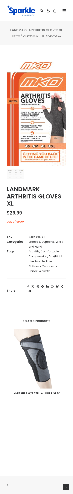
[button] (64, 10)
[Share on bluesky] (57, 286)
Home (16, 36)
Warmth (44, 271)
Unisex (33, 271)
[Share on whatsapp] (52, 286)
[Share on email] (29, 291)
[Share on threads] (37, 286)
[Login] (46, 10)
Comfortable (50, 251)
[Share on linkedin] (47, 286)
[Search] (40, 10)
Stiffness (35, 266)
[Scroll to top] (66, 487)
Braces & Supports (41, 242)
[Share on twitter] (33, 286)
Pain (49, 261)
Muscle (40, 261)
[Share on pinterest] (42, 286)
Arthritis (34, 251)
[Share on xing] (62, 286)
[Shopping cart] (53, 10)
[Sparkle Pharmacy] (21, 10)
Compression (38, 256)
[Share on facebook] (28, 286)
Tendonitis (49, 266)
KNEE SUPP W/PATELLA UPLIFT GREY (37, 393)
